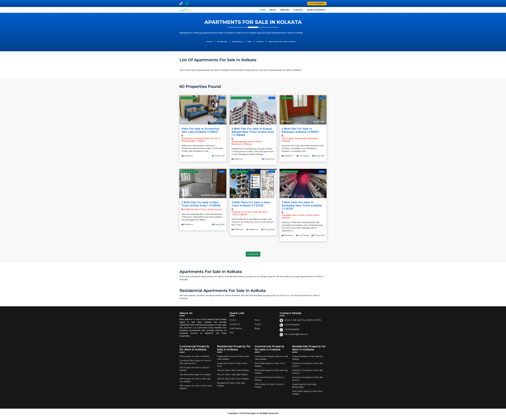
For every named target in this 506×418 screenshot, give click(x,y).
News (257, 320)
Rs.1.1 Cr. (270, 121)
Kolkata (259, 41)
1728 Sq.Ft (236, 195)
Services (285, 10)
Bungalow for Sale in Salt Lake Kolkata (231, 384)
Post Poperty (236, 328)
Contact (298, 10)
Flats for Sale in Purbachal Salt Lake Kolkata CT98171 (200, 130)
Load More (253, 254)
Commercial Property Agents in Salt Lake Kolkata (271, 357)
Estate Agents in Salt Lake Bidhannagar (304, 385)
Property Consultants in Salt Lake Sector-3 (307, 378)
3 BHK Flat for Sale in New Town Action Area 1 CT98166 (201, 204)
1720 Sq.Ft (186, 195)
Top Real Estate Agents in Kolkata (195, 374)
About (272, 10)
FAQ (232, 332)
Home (262, 10)
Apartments (237, 41)
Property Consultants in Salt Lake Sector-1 (307, 364)
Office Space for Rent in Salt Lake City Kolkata (195, 380)
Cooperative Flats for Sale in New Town (232, 364)
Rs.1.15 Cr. (220, 121)
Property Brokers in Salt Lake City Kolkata (307, 357)
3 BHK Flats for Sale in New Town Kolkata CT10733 (251, 204)
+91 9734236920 (291, 325)
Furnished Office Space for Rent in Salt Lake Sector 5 (195, 362)
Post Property (317, 3)
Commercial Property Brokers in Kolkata (269, 378)
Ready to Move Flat (241, 98)
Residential (222, 41)
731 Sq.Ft (286, 121)
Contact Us (235, 324)
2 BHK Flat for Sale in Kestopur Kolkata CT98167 (300, 130)
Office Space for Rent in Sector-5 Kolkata (194, 368)
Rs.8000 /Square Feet (213, 195)
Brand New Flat (189, 172)
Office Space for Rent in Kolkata (194, 356)
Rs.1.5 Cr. (320, 195)
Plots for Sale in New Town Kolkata (233, 370)
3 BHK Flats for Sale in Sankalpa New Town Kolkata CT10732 (302, 205)
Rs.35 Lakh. (319, 121)
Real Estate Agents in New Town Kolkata (270, 364)
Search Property (316, 10)
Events (258, 324)
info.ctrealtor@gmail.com (296, 334)
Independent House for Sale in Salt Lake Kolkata (233, 357)
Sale (249, 41)
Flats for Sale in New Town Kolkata (233, 379)
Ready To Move (189, 98)
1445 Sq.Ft (236, 121)
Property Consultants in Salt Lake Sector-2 (307, 371)
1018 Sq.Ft (286, 195)
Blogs (257, 328)
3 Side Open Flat (289, 172)
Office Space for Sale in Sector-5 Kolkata (269, 385)
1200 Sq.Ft (186, 121)
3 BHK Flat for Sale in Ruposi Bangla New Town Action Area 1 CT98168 (253, 132)
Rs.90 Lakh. (269, 195)
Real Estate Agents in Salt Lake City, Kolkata (271, 371)
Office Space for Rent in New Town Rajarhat (195, 387)
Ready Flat (287, 98)
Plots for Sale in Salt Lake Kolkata (232, 374)
